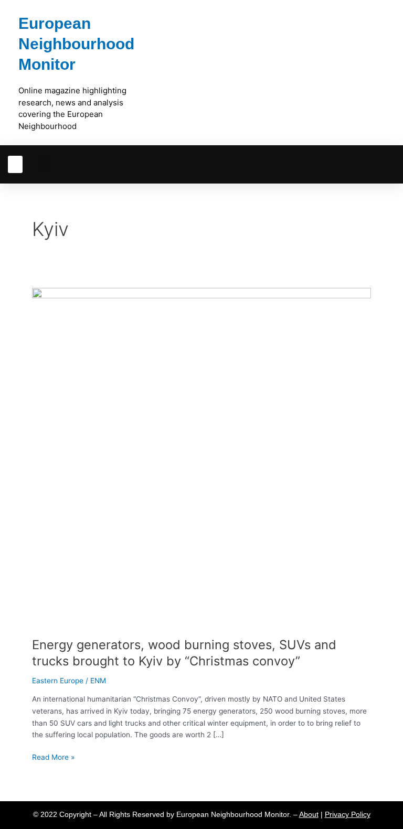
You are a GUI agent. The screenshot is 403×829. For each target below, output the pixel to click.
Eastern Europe (57, 680)
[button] (15, 164)
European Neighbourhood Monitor (76, 44)
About (309, 815)
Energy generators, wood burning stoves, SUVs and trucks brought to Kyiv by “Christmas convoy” (184, 653)
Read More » (53, 756)
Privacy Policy (347, 815)
